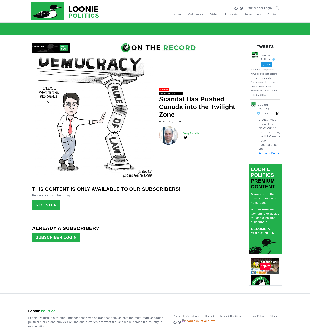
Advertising (192, 316)
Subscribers (252, 14)
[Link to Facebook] (236, 8)
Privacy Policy (256, 316)
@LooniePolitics (270, 153)
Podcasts (231, 14)
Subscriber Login (260, 8)
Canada (164, 89)
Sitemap (274, 316)
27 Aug (265, 114)
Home (177, 14)
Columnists (196, 14)
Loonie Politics (263, 107)
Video (214, 14)
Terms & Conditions (231, 316)
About (177, 316)
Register (46, 205)
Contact (272, 14)
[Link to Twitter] (242, 8)
